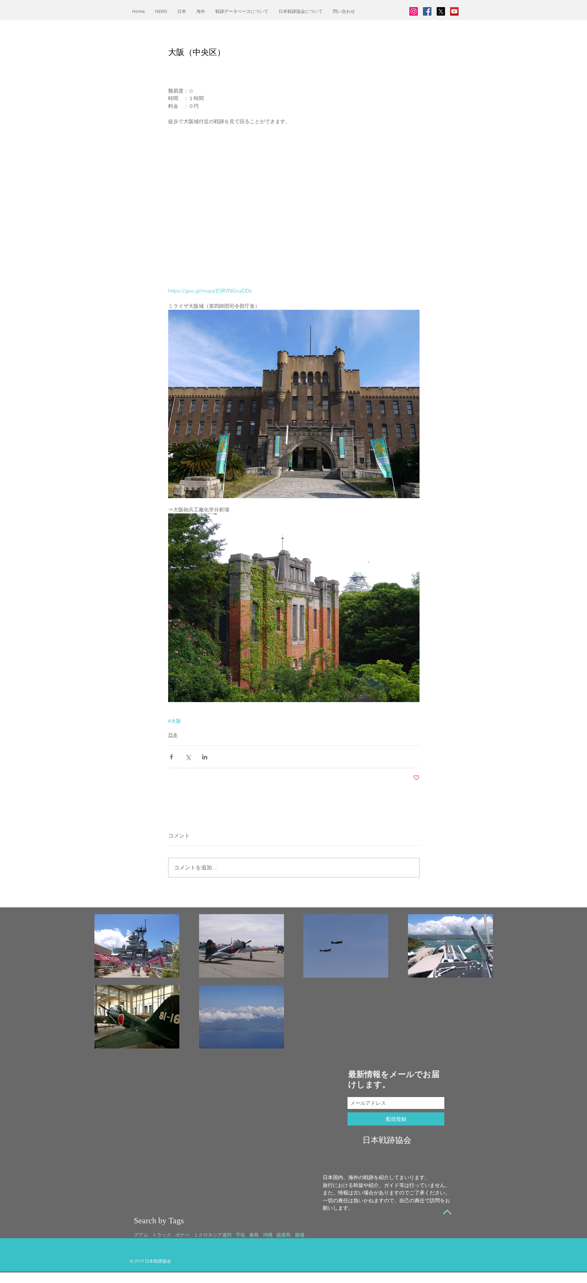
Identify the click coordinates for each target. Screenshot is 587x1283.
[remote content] (294, 210)
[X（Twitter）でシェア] (188, 757)
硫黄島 (284, 1235)
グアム (141, 1235)
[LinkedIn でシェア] (204, 757)
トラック (161, 1235)
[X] (441, 11)
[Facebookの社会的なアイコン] (427, 11)
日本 (173, 735)
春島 (254, 1235)
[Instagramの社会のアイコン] (413, 11)
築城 (299, 1235)
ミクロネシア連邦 (213, 1235)
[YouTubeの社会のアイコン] (454, 11)
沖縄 (267, 1235)
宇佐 (240, 1235)
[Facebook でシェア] (171, 757)
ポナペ (182, 1235)
